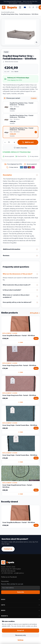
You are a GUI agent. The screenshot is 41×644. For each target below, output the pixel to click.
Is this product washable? (12, 290)
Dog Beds (11, 12)
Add (21, 342)
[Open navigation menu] (20, 7)
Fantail (6, 12)
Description (7, 175)
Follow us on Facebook (9, 577)
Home (3, 12)
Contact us (8, 549)
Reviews (6, 255)
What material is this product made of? (17, 285)
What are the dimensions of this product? (17, 274)
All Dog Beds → (35, 313)
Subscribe (20, 592)
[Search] (30, 7)
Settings (20, 640)
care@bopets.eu (19, 573)
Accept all (20, 630)
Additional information (11, 249)
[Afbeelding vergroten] (36, 42)
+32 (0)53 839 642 (7, 573)
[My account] (33, 7)
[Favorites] (37, 7)
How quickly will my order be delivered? (17, 302)
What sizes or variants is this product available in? (16, 296)
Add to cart (29, 142)
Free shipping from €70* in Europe (12, 1)
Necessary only (20, 635)
